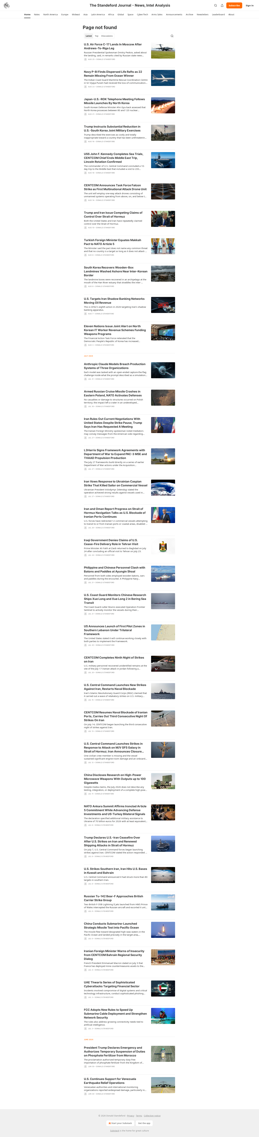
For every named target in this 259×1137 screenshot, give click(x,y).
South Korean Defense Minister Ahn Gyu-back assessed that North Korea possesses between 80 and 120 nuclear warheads (115, 109)
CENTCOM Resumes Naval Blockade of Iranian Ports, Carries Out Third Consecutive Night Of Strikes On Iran (115, 716)
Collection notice (152, 1115)
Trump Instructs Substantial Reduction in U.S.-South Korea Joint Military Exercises (112, 128)
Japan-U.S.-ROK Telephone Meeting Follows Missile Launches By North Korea (114, 101)
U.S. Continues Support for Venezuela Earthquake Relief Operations (110, 1081)
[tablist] (99, 36)
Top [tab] (96, 36)
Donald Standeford (105, 59)
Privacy (130, 1115)
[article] (129, 53)
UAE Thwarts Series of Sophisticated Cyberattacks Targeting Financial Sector (112, 984)
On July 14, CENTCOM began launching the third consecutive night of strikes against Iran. (115, 726)
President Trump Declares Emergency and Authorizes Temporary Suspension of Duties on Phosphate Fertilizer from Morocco (114, 1051)
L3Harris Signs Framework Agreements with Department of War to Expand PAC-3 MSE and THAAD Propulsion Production (115, 454)
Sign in (250, 5)
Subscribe (234, 5)
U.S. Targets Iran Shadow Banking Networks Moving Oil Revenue (114, 300)
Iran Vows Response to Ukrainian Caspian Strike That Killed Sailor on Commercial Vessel (115, 483)
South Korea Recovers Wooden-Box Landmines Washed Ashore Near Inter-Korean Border (115, 271)
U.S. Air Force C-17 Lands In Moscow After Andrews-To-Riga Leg (113, 46)
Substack (114, 1130)
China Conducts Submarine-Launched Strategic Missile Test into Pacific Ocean (111, 925)
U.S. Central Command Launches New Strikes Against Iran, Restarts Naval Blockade (115, 687)
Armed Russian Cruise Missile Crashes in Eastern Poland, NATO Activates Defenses (113, 393)
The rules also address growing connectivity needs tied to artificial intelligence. (113, 1023)
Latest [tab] (89, 36)
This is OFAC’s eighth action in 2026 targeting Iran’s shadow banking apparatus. (115, 308)
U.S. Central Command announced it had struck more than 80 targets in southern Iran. (115, 878)
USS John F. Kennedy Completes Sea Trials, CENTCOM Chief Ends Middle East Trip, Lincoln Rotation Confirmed (113, 158)
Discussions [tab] (107, 36)
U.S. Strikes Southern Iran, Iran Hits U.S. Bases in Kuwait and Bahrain (115, 871)
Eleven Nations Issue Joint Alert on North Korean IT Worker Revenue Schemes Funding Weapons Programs (115, 330)
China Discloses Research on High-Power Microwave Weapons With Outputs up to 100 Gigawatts (115, 779)
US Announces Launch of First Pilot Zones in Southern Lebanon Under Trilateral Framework (114, 630)
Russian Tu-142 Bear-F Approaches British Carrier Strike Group (113, 898)
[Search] (216, 5)
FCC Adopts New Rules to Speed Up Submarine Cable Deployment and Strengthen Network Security (115, 1013)
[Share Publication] (222, 5)
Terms (139, 1115)
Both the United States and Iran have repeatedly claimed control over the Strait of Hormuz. (113, 222)
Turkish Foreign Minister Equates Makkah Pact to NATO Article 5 (112, 242)
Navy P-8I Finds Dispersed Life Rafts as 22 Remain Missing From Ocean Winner (113, 73)
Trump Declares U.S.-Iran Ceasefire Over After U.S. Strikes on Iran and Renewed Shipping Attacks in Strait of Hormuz (112, 841)
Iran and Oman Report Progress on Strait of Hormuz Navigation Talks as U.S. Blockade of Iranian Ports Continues (115, 512)
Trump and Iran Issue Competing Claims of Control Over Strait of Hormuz (113, 214)
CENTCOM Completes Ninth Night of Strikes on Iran (114, 659)
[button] (27, 14)
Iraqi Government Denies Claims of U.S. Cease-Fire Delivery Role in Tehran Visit (111, 542)
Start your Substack (121, 1123)
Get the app (144, 1123)
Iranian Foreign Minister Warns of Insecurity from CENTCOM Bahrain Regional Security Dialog (114, 955)
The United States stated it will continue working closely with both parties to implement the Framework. (115, 640)
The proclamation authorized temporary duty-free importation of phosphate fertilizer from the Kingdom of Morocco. (113, 1061)
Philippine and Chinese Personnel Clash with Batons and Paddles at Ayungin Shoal (114, 569)
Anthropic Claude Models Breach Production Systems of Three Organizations (115, 366)
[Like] (86, 63)
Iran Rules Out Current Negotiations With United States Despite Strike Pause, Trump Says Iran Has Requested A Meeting (113, 422)
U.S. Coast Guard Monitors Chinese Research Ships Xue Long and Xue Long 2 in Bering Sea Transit (115, 599)
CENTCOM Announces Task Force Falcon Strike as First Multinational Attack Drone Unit (115, 187)
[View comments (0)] (105, 63)
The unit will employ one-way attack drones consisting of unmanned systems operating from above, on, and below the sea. (115, 195)
